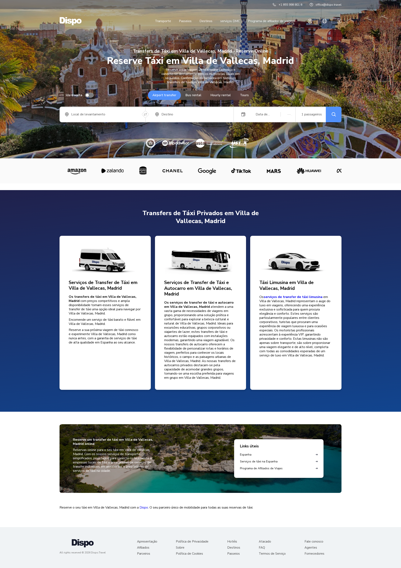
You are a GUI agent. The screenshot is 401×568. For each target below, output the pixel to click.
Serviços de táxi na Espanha (259, 461)
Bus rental (193, 95)
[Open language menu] (324, 21)
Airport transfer (164, 95)
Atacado (265, 542)
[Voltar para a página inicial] (71, 21)
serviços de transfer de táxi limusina (293, 297)
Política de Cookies (189, 554)
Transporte (163, 21)
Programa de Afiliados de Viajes (261, 468)
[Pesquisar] (333, 114)
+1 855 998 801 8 (290, 5)
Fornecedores (314, 554)
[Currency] (339, 21)
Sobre (180, 548)
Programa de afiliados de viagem (271, 21)
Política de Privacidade (192, 542)
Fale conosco (314, 542)
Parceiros (143, 554)
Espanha (245, 455)
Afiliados (143, 548)
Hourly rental (221, 95)
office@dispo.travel (328, 5)
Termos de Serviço (272, 554)
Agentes (311, 548)
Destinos (205, 21)
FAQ (262, 548)
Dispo (144, 507)
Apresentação (147, 542)
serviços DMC (230, 21)
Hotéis (232, 542)
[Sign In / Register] (310, 21)
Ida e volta (74, 95)
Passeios (185, 21)
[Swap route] (145, 114)
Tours (244, 95)
